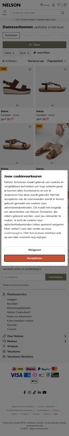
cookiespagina (13, 233)
